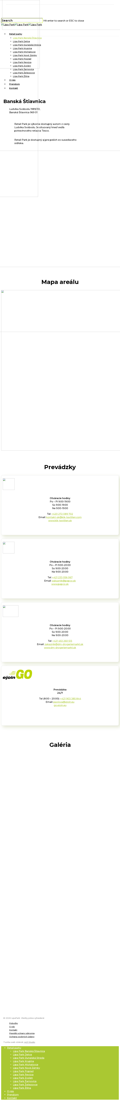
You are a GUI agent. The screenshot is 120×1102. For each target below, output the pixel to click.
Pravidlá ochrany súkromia (22, 1033)
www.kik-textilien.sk (60, 520)
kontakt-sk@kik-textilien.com (64, 517)
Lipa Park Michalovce (25, 1064)
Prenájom (13, 1094)
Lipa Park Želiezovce (25, 1084)
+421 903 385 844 (70, 698)
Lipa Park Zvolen (23, 1078)
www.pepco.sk (60, 584)
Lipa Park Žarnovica (24, 1081)
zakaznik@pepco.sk (64, 580)
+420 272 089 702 (62, 514)
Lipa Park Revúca (23, 1074)
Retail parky (14, 1047)
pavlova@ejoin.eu (63, 702)
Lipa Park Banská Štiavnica (29, 1051)
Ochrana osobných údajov (21, 1036)
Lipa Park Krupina (23, 1061)
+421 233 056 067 (62, 577)
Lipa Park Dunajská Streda (28, 1058)
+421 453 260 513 (62, 641)
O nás (12, 1026)
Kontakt (13, 1030)
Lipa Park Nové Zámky (26, 1068)
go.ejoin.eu (60, 705)
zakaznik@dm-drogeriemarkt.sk (64, 644)
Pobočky (13, 1023)
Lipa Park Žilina (22, 1088)
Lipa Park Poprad (23, 1071)
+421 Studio (29, 1042)
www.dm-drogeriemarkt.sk (60, 647)
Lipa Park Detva (22, 1054)
